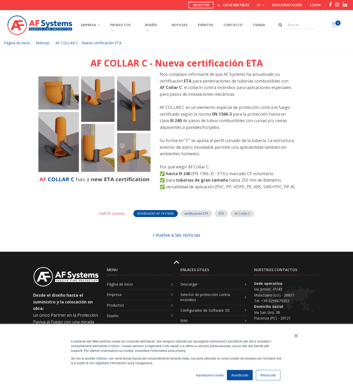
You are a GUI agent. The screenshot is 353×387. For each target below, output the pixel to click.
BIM (183, 320)
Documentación (287, 5)
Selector (201, 5)
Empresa (114, 294)
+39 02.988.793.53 (235, 5)
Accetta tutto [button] (239, 375)
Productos (115, 305)
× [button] (295, 334)
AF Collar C (242, 213)
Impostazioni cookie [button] (210, 375)
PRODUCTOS (120, 25)
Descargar (189, 284)
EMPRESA (88, 25)
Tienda (259, 25)
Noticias (180, 25)
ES (259, 5)
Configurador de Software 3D (205, 310)
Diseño (113, 315)
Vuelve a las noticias (177, 235)
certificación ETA (196, 213)
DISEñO (151, 25)
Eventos (205, 25)
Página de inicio (17, 42)
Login (315, 5)
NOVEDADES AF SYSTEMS (155, 213)
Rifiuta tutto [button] (268, 375)
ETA (221, 213)
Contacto (233, 25)
